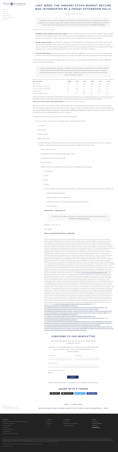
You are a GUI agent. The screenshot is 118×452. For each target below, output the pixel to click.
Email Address (53, 363)
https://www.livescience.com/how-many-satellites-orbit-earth (96, 326)
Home (94, 419)
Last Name (78, 355)
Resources (6, 15)
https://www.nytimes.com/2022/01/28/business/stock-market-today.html (72, 304)
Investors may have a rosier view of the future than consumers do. (73, 408)
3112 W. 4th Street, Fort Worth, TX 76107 (12, 408)
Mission (50, 421)
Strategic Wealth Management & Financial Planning (15, 421)
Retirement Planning (8, 429)
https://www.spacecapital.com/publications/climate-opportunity (70, 330)
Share (92, 393)
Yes (52, 373)
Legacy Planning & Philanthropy (10, 433)
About (5, 11)
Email (56, 393)
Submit (73, 377)
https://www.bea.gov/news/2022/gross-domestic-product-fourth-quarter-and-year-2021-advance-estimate (71, 309)
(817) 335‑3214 (6, 406)
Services (6, 9)
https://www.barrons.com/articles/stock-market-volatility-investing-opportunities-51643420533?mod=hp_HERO (78, 313)
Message (68, 393)
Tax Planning (6, 427)
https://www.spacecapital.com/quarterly (62, 325)
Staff (49, 425)
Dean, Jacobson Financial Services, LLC (15, 443)
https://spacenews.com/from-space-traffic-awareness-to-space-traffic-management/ (65, 328)
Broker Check (96, 427)
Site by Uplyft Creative (8, 446)
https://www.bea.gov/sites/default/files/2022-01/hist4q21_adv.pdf (60, 311)
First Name (52, 355)
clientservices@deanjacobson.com (10, 407)
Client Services (8, 17)
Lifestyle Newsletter (70, 425)
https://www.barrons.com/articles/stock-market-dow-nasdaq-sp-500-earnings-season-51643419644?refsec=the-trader (74, 318)
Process (6, 13)
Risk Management (7, 425)
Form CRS (95, 425)
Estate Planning (7, 431)
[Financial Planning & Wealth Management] (14, 4)
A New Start (73, 404)
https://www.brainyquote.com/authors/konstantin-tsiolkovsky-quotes (62, 326)
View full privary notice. (38, 443)
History (49, 423)
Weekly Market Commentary (71, 423)
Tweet (80, 393)
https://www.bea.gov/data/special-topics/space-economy (86, 325)
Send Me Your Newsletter (56, 370)
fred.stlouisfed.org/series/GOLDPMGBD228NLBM (94, 272)
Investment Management (9, 423)
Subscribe (67, 421)
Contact (6, 19)
